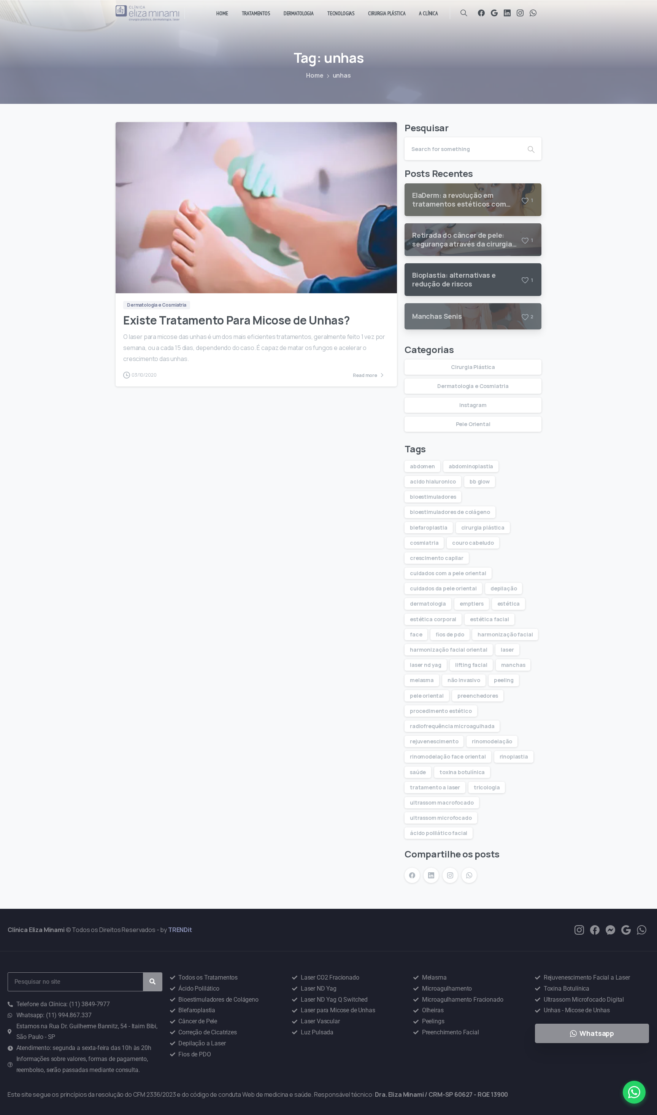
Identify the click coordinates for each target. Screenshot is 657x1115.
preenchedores (477, 695)
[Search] (464, 13)
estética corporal (433, 619)
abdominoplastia (471, 466)
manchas (513, 664)
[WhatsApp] (533, 13)
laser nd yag (425, 664)
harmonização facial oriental (448, 649)
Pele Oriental (473, 424)
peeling (504, 680)
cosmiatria (424, 542)
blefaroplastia (429, 527)
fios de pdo (450, 634)
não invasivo (464, 680)
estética (508, 603)
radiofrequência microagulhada (452, 726)
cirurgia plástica (483, 527)
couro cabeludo (473, 542)
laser (507, 649)
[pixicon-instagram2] (579, 929)
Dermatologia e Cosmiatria (473, 386)
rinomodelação (492, 741)
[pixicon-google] (626, 929)
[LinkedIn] (507, 13)
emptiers (472, 603)
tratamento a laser (435, 787)
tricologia (487, 787)
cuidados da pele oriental (443, 588)
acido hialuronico (433, 481)
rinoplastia (514, 756)
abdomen (422, 466)
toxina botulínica (462, 772)
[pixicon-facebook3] (595, 929)
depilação (503, 588)
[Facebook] (481, 13)
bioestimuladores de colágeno (450, 511)
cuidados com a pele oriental (448, 573)
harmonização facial (505, 634)
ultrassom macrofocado (442, 802)
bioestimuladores (433, 496)
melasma (422, 680)
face (416, 634)
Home (314, 75)
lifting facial (471, 664)
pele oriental (427, 695)
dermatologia (428, 603)
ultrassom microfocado (441, 817)
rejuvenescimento (434, 741)
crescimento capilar (436, 557)
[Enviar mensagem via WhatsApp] (634, 1092)
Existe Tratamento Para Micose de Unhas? (236, 320)
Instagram (473, 405)
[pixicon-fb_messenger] (610, 929)
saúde (418, 772)
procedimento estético (441, 710)
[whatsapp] (641, 929)
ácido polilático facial (438, 833)
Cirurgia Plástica (473, 367)
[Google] (494, 13)
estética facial (489, 619)
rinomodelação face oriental (448, 756)
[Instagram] (520, 13)
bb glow (480, 481)
